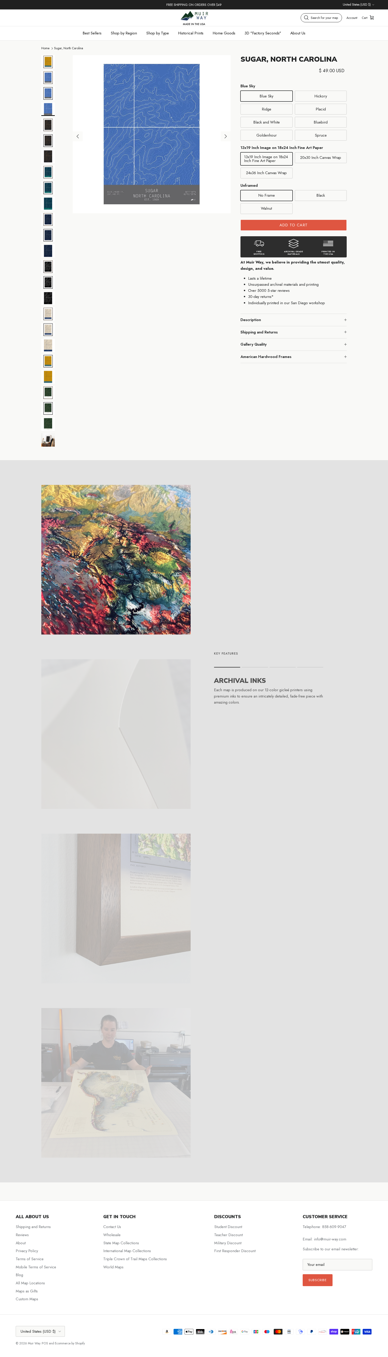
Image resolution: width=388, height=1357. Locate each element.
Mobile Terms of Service (36, 1267)
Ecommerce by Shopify (70, 1343)
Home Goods (224, 33)
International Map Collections (127, 1250)
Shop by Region (124, 33)
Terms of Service (30, 1259)
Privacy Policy (27, 1250)
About (21, 1243)
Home (45, 48)
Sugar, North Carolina (68, 48)
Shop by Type (157, 33)
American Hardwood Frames (265, 356)
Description (250, 319)
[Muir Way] (194, 17)
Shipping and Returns (259, 332)
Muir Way (34, 1343)
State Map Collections (121, 1243)
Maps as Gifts (27, 1291)
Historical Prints (190, 33)
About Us (297, 33)
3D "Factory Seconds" (263, 33)
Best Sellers (92, 33)
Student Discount (228, 1226)
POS (45, 1343)
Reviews (22, 1235)
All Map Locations (30, 1283)
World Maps (113, 1267)
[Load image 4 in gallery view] (152, 134)
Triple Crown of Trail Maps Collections (135, 1259)
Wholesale (112, 1235)
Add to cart (294, 225)
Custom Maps (27, 1299)
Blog (19, 1275)
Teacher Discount (228, 1235)
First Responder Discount (235, 1250)
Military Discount (227, 1243)
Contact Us (112, 1226)
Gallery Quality (253, 344)
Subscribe (318, 1280)
